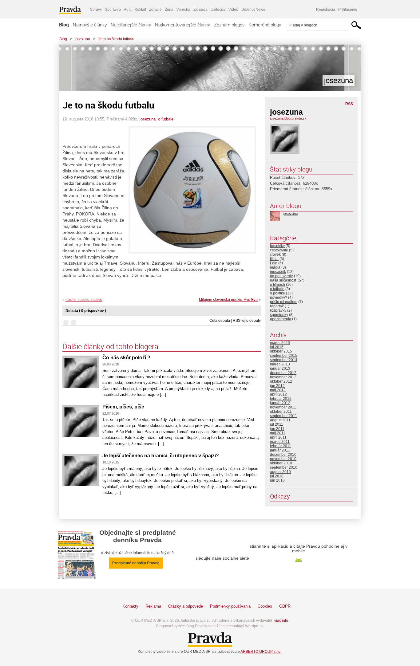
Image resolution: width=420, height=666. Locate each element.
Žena (169, 9)
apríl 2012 (278, 394)
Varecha (183, 9)
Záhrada (200, 9)
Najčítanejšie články (131, 25)
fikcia (274, 259)
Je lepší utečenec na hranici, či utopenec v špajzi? (160, 455)
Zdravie (155, 9)
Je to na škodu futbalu (116, 39)
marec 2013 (280, 364)
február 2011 (280, 446)
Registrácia (325, 9)
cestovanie (279, 250)
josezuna (82, 39)
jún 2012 (277, 386)
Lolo (273, 263)
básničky (277, 246)
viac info (281, 620)
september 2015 (283, 355)
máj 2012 (278, 390)
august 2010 (280, 472)
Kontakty (130, 606)
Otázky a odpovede (185, 606)
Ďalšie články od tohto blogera (110, 346)
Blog (64, 24)
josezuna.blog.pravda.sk (288, 118)
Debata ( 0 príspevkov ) (85, 311)
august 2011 (280, 420)
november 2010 (283, 459)
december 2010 (283, 454)
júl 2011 (276, 424)
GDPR (285, 606)
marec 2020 (280, 343)
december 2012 (283, 373)
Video (233, 9)
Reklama (153, 606)
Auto (128, 9)
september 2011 (283, 416)
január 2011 (280, 450)
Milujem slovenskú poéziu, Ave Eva (228, 300)
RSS (349, 104)
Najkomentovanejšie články (182, 25)
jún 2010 (277, 480)
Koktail (140, 9)
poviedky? (278, 297)
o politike (277, 293)
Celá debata (219, 320)
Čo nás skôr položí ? (126, 357)
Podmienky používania (230, 606)
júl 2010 (276, 476)
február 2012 (280, 398)
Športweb (113, 9)
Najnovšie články (90, 25)
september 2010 (283, 467)
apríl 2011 (278, 437)
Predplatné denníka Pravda (136, 563)
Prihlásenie (347, 9)
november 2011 (283, 407)
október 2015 (281, 351)
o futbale (165, 119)
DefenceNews (253, 9)
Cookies (265, 606)
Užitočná (218, 9)
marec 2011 (280, 441)
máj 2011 (277, 433)
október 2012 (281, 381)
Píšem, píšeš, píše (123, 406)
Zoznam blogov (229, 25)
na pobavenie (281, 276)
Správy (96, 9)
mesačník (278, 272)
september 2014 (283, 360)
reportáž (277, 306)
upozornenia (280, 319)
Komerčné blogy (264, 25)
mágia (275, 267)
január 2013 (280, 368)
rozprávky (278, 310)
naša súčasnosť (283, 280)
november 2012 (283, 377)
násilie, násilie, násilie (83, 300)
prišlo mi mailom (283, 302)
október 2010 (281, 463)
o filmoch (277, 284)
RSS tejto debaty (247, 320)
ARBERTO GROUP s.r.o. (260, 651)
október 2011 (281, 411)
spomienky (279, 315)
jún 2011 (277, 429)
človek (275, 254)
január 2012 (280, 403)
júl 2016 (276, 347)
